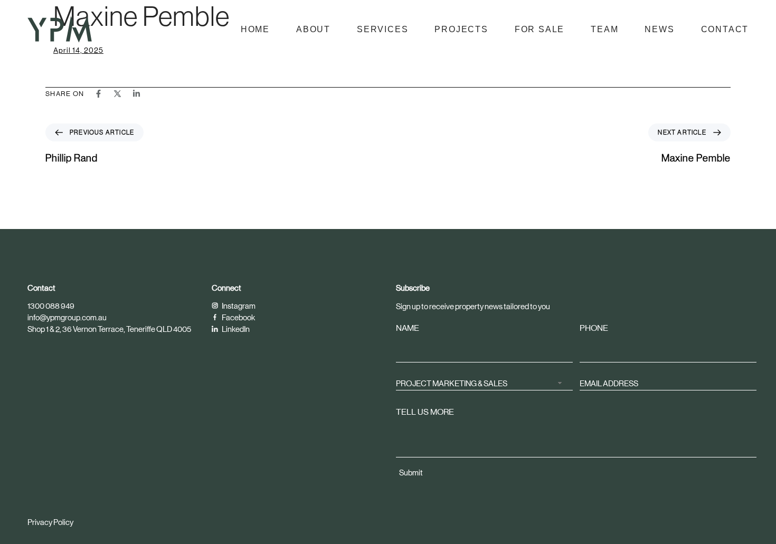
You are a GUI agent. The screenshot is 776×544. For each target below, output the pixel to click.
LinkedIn (235, 329)
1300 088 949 (50, 305)
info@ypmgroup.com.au (67, 317)
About (313, 29)
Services (382, 29)
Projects (461, 29)
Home (255, 29)
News (659, 29)
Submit (411, 472)
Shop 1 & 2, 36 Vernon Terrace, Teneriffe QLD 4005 (109, 329)
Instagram (238, 305)
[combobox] (484, 382)
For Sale (539, 29)
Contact (725, 29)
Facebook (238, 317)
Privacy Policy (50, 522)
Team (604, 29)
